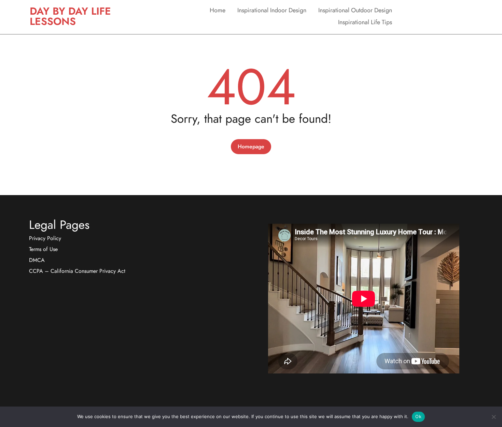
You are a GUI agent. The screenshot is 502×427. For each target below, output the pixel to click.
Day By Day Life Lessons (70, 16)
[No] (493, 416)
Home (217, 10)
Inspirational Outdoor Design (355, 10)
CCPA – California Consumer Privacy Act (77, 271)
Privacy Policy (45, 238)
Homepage (251, 146)
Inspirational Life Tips (365, 22)
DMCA (37, 260)
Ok (418, 416)
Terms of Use (43, 249)
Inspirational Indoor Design (271, 10)
